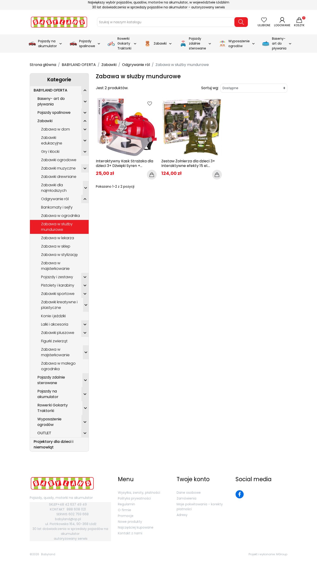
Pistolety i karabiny (57, 285)
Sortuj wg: (210, 88)
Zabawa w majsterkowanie (55, 265)
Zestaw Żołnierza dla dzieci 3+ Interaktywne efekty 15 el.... (188, 163)
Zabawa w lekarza (57, 238)
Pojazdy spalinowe (54, 112)
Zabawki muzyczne (58, 168)
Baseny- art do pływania (51, 101)
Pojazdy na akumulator (47, 394)
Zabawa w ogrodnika (60, 215)
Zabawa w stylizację (59, 254)
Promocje (125, 515)
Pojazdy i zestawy (57, 277)
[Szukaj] (241, 22)
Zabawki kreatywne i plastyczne (59, 304)
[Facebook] (240, 494)
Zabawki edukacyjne (51, 140)
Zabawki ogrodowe (58, 160)
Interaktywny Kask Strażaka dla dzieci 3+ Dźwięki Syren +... (124, 163)
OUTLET (44, 433)
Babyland (48, 554)
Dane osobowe (189, 492)
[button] (85, 90)
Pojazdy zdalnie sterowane (51, 380)
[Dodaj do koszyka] (152, 175)
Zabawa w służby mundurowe (57, 226)
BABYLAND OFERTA (50, 90)
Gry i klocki (50, 151)
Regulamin (126, 504)
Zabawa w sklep (55, 246)
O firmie (124, 510)
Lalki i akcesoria (54, 324)
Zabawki (44, 121)
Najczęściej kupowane (135, 527)
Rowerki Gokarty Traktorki (52, 407)
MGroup (281, 554)
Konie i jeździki (53, 316)
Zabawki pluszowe (57, 332)
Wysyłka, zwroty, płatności (139, 492)
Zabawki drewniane (58, 176)
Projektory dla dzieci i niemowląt (53, 444)
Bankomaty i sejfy (57, 207)
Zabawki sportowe (57, 293)
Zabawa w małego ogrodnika (58, 366)
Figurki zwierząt (54, 341)
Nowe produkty (130, 521)
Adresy (182, 515)
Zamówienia (186, 498)
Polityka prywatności (134, 498)
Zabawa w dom (55, 129)
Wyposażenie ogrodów (49, 421)
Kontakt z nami (130, 533)
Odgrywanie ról (55, 199)
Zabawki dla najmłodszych (54, 187)
